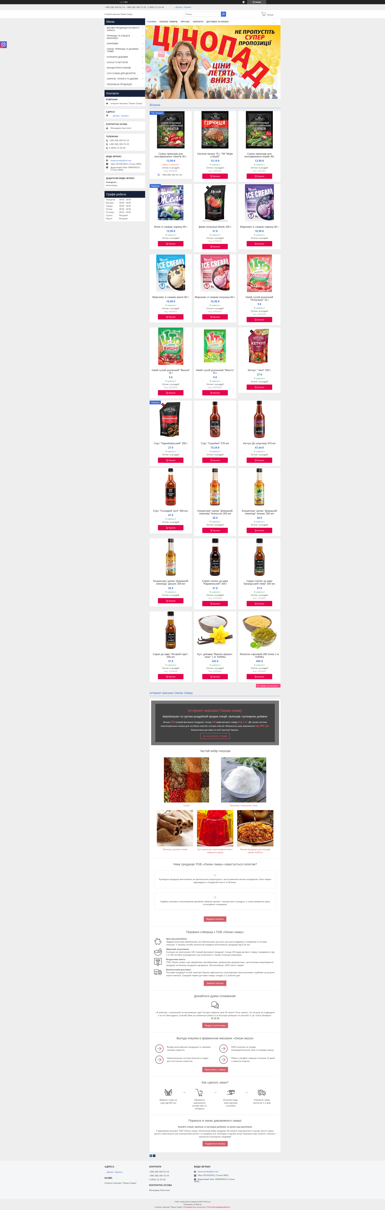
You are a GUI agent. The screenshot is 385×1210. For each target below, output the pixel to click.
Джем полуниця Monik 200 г (215, 227)
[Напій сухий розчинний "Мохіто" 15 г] (215, 346)
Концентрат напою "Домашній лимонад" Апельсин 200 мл (215, 512)
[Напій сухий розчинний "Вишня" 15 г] (171, 346)
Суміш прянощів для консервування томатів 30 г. (170, 155)
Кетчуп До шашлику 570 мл (259, 443)
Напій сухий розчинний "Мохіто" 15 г (215, 371)
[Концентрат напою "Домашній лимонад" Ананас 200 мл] (259, 487)
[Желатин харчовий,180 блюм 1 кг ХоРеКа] (259, 630)
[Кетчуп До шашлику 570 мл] (259, 419)
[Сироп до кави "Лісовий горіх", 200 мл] (171, 630)
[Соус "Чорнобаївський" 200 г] (171, 419)
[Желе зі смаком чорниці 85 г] (171, 203)
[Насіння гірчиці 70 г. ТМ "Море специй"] (215, 130)
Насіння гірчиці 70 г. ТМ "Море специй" (215, 155)
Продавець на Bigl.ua (192, 1204)
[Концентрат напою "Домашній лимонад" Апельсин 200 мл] (215, 487)
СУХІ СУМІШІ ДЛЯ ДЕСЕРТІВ (121, 73)
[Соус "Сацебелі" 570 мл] (215, 419)
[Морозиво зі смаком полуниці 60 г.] (215, 273)
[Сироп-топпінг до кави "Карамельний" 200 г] (215, 557)
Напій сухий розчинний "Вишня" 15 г (171, 371)
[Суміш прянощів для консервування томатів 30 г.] (171, 130)
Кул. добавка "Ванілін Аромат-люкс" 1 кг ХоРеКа (215, 655)
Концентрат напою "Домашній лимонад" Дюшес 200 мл (170, 582)
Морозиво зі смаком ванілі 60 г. (170, 297)
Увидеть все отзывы (215, 1025)
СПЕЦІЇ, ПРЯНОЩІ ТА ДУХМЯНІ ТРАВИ (123, 50)
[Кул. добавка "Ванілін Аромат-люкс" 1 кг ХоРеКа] (215, 630)
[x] (154, 1156)
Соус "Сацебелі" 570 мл (215, 443)
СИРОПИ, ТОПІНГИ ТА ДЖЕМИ (122, 79)
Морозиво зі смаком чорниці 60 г (259, 227)
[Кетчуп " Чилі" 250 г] (259, 346)
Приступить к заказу (215, 1069)
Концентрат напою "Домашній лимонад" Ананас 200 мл (259, 512)
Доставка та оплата (217, 22)
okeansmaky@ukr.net (121, 160)
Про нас (185, 22)
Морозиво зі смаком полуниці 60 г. (215, 297)
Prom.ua (206, 1202)
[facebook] (151, 1156)
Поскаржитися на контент (195, 1207)
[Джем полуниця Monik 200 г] (215, 203)
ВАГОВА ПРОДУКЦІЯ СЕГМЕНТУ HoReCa (123, 29)
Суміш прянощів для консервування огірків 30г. (259, 155)
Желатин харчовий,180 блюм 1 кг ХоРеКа (259, 655)
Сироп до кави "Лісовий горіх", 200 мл (171, 655)
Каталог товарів (168, 22)
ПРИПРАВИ (112, 43)
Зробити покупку (215, 983)
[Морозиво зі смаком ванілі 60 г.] (171, 273)
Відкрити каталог (215, 919)
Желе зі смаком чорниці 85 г (170, 227)
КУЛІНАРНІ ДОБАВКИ (117, 57)
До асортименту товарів (215, 736)
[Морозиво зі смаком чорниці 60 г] (259, 203)
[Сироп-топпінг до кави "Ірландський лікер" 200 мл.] (259, 557)
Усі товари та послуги (267, 685)
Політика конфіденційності (218, 1207)
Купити (216, 176)
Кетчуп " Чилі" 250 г (259, 370)
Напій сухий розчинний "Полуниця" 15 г (259, 298)
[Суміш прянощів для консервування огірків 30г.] (259, 130)
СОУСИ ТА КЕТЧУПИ (117, 62)
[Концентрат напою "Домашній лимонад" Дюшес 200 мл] (171, 557)
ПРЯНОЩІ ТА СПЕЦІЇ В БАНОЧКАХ (118, 37)
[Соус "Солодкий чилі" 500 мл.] (171, 487)
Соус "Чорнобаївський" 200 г (171, 443)
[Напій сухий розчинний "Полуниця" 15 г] (259, 273)
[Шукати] (223, 14)
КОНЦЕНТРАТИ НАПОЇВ (119, 68)
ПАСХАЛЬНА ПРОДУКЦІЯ (119, 84)
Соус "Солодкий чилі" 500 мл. (170, 511)
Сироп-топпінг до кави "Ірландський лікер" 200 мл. (259, 582)
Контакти (198, 22)
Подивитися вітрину (215, 1143)
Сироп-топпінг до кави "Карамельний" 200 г (215, 582)
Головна (151, 22)
